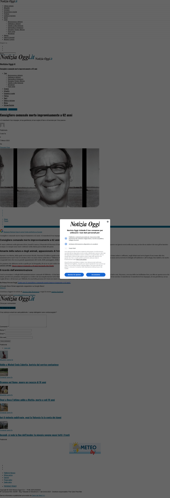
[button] (85, 248)
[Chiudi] (108, 222)
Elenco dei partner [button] (81, 259)
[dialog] (85, 249)
